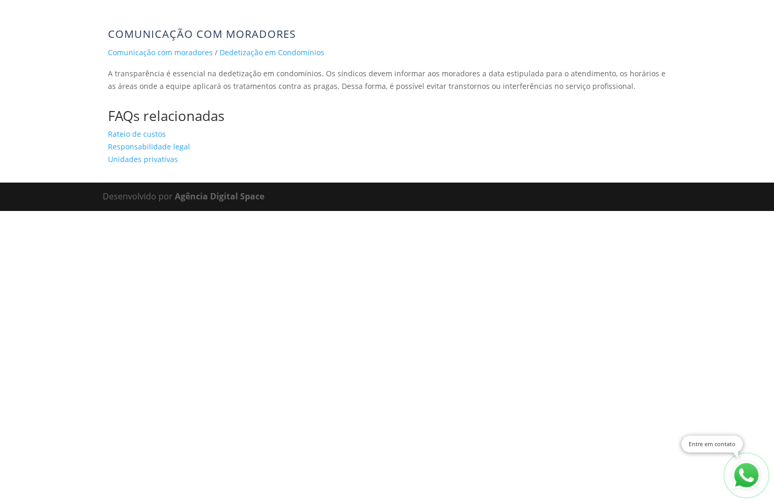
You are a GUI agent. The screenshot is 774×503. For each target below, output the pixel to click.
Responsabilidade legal (149, 147)
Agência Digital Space (219, 196)
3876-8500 (71, 23)
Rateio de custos (137, 134)
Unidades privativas (143, 159)
